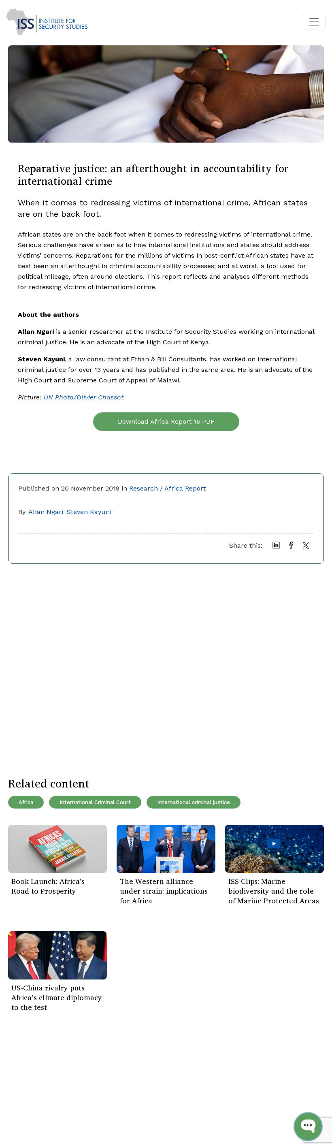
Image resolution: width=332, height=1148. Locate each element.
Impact (76, 1099)
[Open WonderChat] (308, 1126)
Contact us (82, 1124)
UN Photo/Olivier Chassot (83, 397)
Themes (25, 1099)
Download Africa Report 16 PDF (166, 421)
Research (143, 488)
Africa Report (185, 488)
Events (22, 1087)
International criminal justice (193, 802)
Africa (26, 802)
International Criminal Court (95, 802)
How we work (86, 1087)
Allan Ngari (45, 512)
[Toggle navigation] (314, 22)
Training (25, 1112)
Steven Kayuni (89, 512)
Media (74, 1112)
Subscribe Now (275, 1085)
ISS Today (27, 1075)
